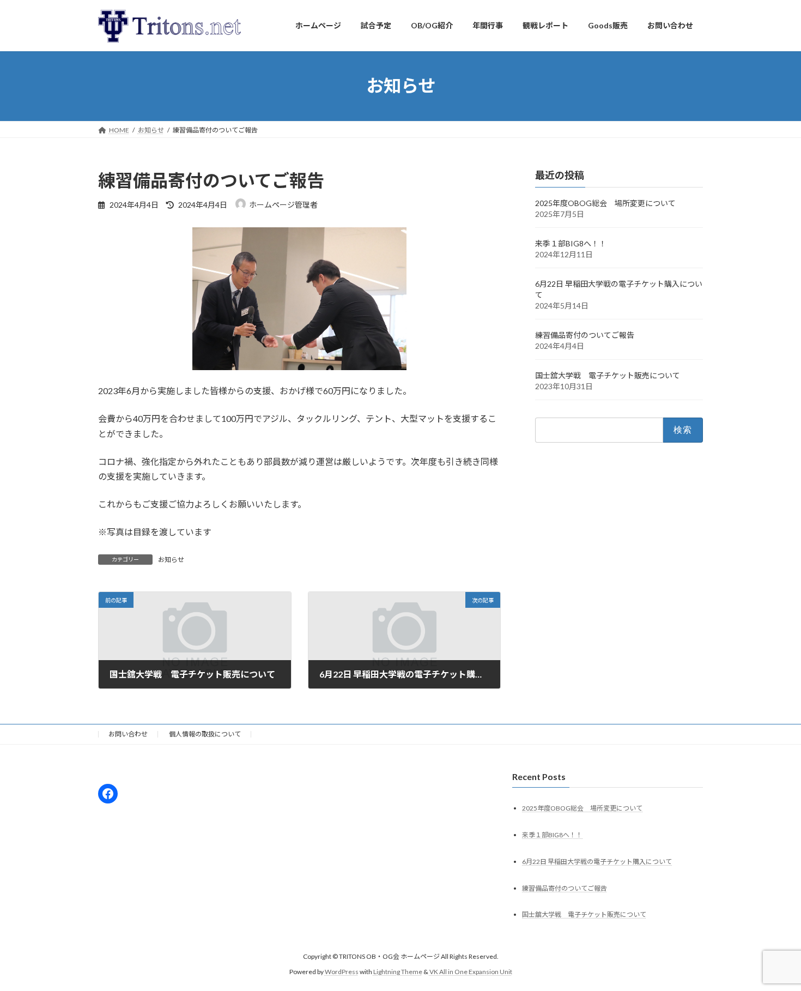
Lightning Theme (397, 972)
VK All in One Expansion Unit (470, 972)
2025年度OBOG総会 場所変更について (605, 203)
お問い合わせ (128, 734)
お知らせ (171, 559)
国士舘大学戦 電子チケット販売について (607, 375)
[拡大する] (392, 241)
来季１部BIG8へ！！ (570, 243)
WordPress (342, 972)
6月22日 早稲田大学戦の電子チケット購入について (597, 861)
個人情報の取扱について (205, 734)
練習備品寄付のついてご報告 (584, 335)
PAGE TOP (772, 950)
